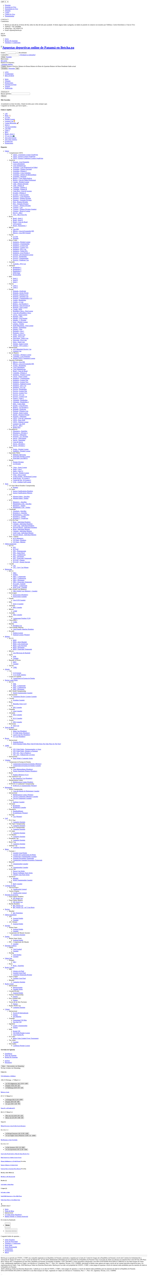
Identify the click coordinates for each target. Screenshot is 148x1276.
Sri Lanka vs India (5, 1192)
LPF (6, 114)
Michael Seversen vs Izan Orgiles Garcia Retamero (13, 1126)
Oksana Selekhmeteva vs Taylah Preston (11, 1161)
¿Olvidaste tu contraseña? (27, 55)
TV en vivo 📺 (10, 136)
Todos (3, 1066)
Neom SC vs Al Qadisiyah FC (8, 1108)
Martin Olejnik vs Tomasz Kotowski (16, 1216)
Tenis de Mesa (9, 1211)
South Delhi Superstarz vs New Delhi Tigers (11, 1196)
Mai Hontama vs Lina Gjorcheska (9, 1139)
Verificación (8, 88)
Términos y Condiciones (12, 42)
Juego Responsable (11, 1247)
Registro (9, 57)
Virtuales (7, 11)
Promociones (9, 83)
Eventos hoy (9, 141)
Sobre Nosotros (10, 1240)
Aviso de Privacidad (11, 1241)
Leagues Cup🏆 (10, 121)
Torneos (7, 86)
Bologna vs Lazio (5, 1092)
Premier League (10, 119)
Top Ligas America (11, 139)
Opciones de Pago (10, 84)
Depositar (12, 68)
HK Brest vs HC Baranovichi (8, 1176)
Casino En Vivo (10, 14)
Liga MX (8, 128)
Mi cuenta (4, 61)
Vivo (7, 1061)
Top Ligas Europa (10, 138)
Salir (17, 68)
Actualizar (4, 68)
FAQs (7, 39)
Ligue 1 (7, 130)
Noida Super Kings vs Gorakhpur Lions (10, 1199)
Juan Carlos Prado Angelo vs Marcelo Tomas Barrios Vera (15, 1153)
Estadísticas (8, 1053)
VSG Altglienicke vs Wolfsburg (8, 1076)
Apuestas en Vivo (10, 7)
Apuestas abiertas (7, 64)
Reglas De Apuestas (11, 41)
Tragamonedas (9, 16)
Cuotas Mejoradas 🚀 (12, 123)
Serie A (7, 125)
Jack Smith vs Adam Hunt (7, 1184)
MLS (6, 132)
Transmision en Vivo (11, 9)
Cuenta (4, 66)
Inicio (6, 79)
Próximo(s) (8, 1062)
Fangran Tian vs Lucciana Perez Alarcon (11, 1168)
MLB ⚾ (8, 115)
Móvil (7, 1252)
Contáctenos (9, 1249)
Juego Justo (8, 1245)
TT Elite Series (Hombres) (13, 1214)
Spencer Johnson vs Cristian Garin (9, 1165)
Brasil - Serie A (10, 134)
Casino (7, 12)
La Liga (7, 117)
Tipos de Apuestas (10, 1055)
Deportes (8, 5)
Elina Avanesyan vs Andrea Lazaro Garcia (11, 1157)
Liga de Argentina (10, 127)
